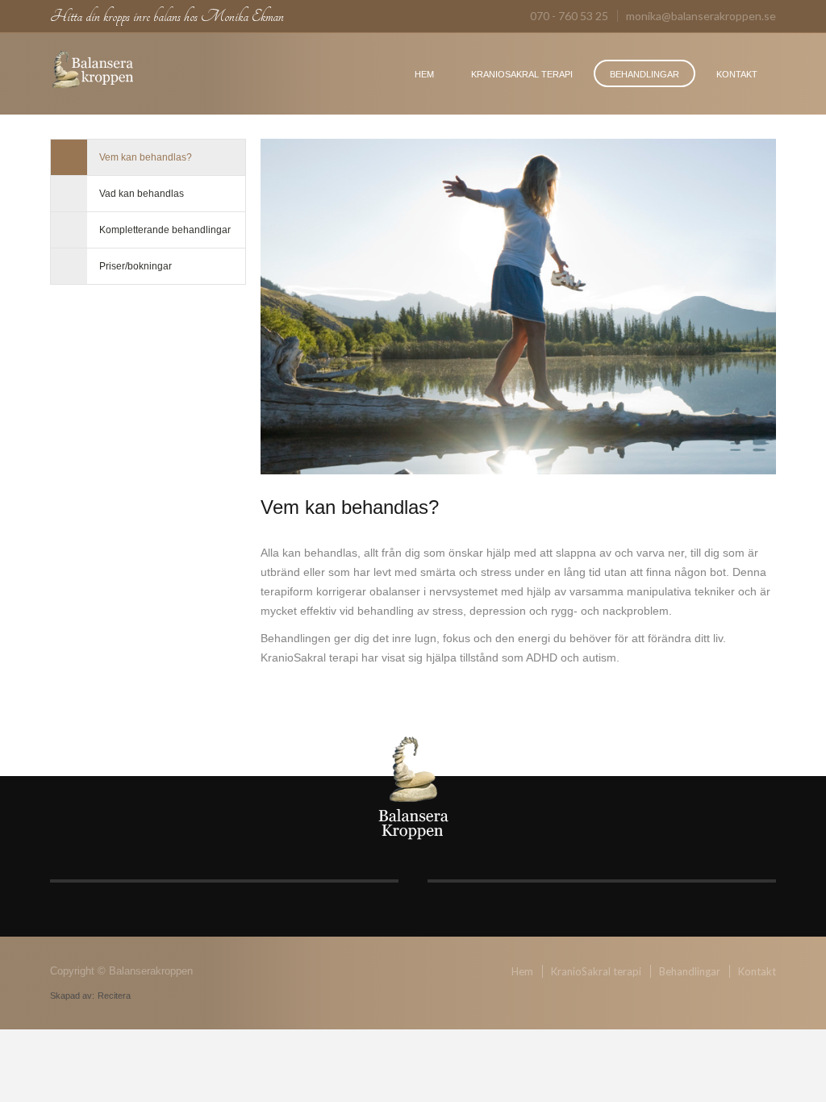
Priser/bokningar (135, 266)
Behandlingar (644, 74)
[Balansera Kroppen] (93, 71)
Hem (424, 74)
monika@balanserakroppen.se (701, 16)
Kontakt (736, 74)
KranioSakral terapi (522, 74)
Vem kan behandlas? (145, 157)
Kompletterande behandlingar (165, 230)
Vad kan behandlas (141, 193)
